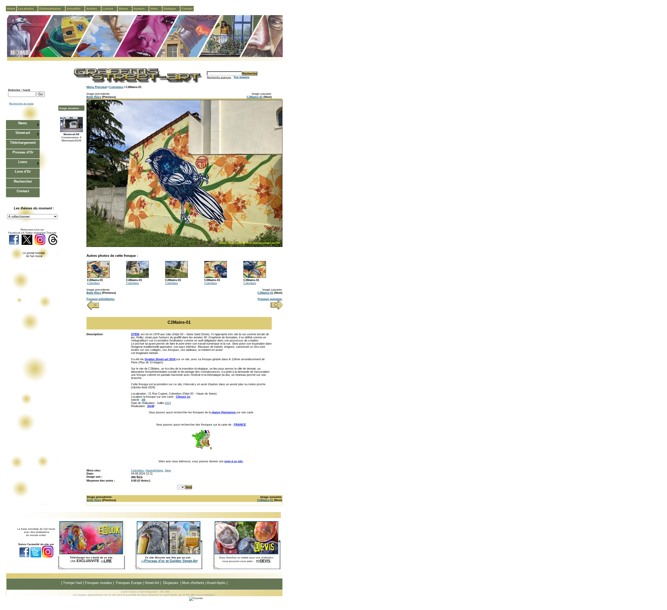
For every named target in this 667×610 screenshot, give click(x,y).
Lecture (110, 8)
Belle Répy (94, 96)
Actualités (76, 8)
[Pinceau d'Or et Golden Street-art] (168, 553)
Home (11, 8)
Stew (168, 470)
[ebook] (91, 553)
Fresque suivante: (270, 299)
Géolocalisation (52, 8)
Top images (241, 77)
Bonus (125, 8)
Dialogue (172, 8)
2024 (168, 402)
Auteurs (141, 8)
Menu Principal (97, 87)
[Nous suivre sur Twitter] (27, 243)
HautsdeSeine (154, 470)
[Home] (145, 56)
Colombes (116, 87)
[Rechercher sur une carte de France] (201, 449)
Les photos (28, 8)
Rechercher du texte (21, 103)
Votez (156, 8)
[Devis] (246, 553)
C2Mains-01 (255, 96)
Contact (187, 8)
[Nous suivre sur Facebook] (14, 243)
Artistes (93, 8)
